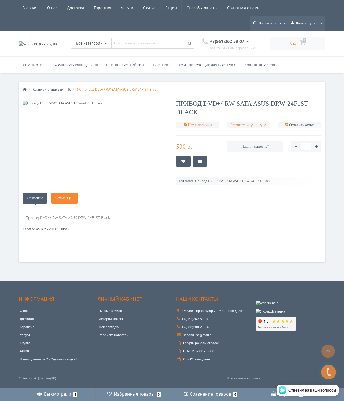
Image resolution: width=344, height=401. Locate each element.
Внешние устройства (125, 65)
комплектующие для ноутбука (207, 65)
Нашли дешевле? (255, 146)
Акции (171, 7)
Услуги (127, 7)
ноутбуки (162, 65)
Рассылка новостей (113, 335)
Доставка (75, 7)
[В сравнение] (200, 161)
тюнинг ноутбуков (261, 65)
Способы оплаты (202, 7)
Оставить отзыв (301, 125)
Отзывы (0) (64, 198)
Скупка (149, 7)
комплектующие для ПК (76, 65)
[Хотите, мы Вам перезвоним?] (328, 372)
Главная (29, 7)
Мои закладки (109, 327)
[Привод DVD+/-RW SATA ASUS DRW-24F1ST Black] (95, 103)
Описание (35, 198)
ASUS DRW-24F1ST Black (50, 228)
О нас (52, 7)
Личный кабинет (111, 311)
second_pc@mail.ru (197, 335)
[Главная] (25, 89)
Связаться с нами (243, 7)
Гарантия (102, 7)
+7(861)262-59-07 (195, 319)
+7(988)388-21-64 (195, 327)
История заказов (111, 319)
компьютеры (34, 65)
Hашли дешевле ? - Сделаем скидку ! (48, 359)
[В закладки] (183, 161)
